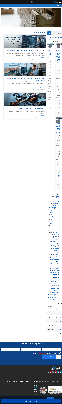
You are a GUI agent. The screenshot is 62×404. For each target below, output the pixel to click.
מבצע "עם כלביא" (54, 241)
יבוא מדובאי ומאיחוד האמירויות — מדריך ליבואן (48, 52)
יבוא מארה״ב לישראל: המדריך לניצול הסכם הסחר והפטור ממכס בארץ (57, 127)
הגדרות (58, 398)
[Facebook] (61, 372)
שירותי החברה (55, 292)
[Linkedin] (58, 372)
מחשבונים (56, 254)
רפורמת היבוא (55, 283)
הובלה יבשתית (55, 198)
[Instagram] (48, 372)
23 (60, 329)
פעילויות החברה (54, 272)
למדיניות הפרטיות (41, 353)
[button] (31, 2)
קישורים (53, 258)
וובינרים (54, 279)
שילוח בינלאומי (55, 288)
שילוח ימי (53, 290)
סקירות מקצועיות (54, 263)
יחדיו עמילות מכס (54, 238)
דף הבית (59, 5)
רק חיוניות (50, 398)
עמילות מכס (55, 270)
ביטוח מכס (56, 196)
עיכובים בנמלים (54, 268)
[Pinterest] (51, 372)
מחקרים (57, 252)
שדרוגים (56, 285)
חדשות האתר (55, 205)
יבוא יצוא (56, 234)
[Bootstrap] (53, 372)
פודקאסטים (53, 281)
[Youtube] (56, 372)
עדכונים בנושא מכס (51, 223)
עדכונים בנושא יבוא (51, 212)
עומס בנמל (56, 267)
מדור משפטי (55, 249)
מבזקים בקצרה (52, 207)
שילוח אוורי (56, 287)
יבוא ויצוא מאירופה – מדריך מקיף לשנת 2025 (31, 108)
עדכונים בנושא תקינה (51, 228)
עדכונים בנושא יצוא (51, 218)
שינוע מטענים (52, 294)
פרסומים (56, 278)
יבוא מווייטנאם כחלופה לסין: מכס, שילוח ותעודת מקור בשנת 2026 (57, 54)
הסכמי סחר (56, 203)
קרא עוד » (59, 103)
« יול (61, 337)
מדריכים (56, 250)
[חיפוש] (49, 33)
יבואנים (57, 236)
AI (56, 194)
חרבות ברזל (56, 232)
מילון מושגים (55, 256)
